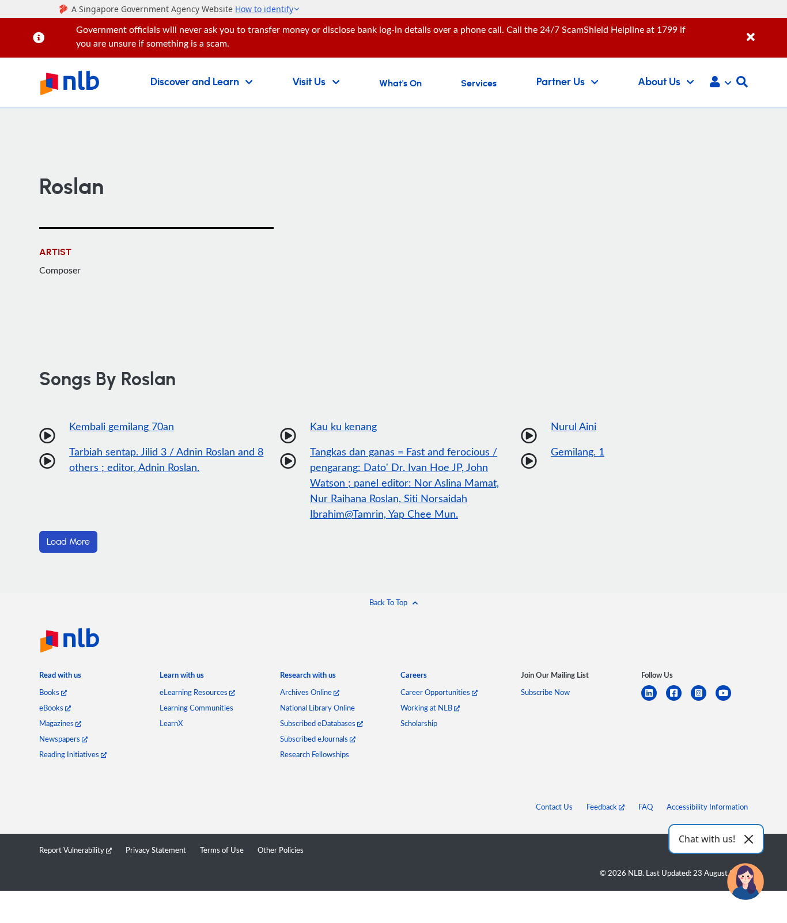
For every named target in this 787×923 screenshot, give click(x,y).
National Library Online (317, 707)
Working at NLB (427, 707)
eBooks (52, 707)
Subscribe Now (545, 692)
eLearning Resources (194, 692)
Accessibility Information (707, 807)
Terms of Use (222, 850)
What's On (400, 83)
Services (479, 83)
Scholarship (418, 723)
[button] (720, 82)
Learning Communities (196, 707)
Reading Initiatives (70, 754)
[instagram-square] (703, 700)
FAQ (645, 807)
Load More (68, 541)
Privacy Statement (156, 850)
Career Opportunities (436, 692)
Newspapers (60, 739)
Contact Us (554, 807)
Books (50, 692)
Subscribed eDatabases (318, 723)
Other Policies (281, 850)
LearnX (171, 723)
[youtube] (728, 700)
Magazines (57, 723)
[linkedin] (653, 700)
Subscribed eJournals (315, 739)
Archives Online (307, 692)
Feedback (603, 807)
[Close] (764, 31)
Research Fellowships (314, 754)
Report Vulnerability (72, 850)
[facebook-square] (678, 700)
